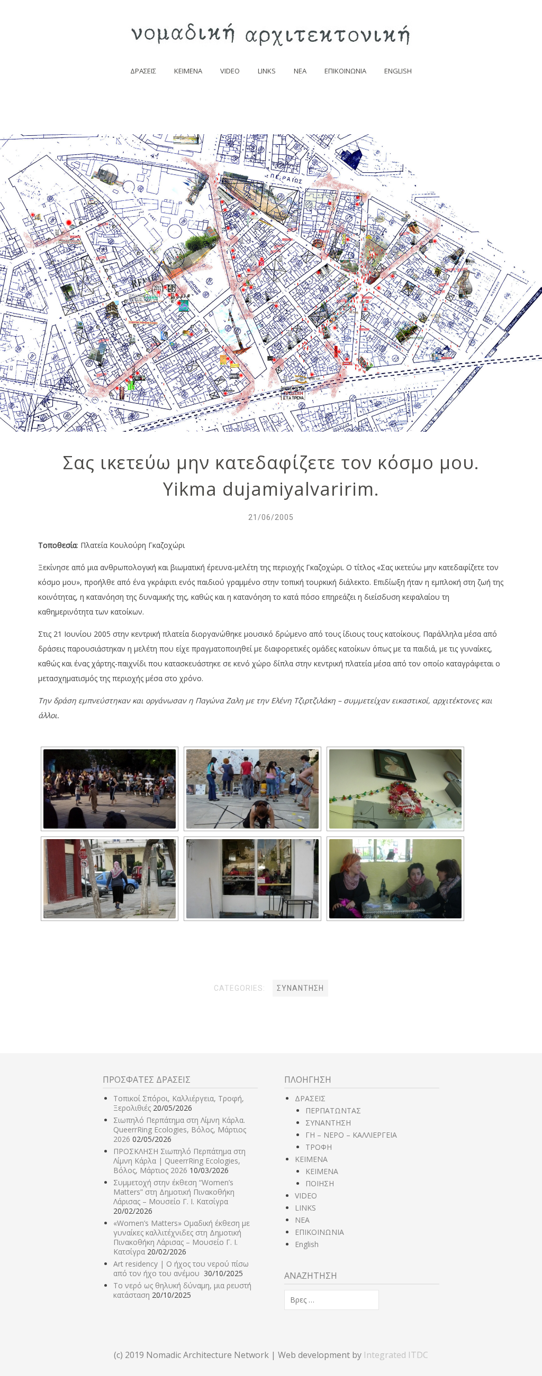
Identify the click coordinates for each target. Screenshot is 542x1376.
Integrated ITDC (396, 1355)
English (398, 71)
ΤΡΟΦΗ (318, 1147)
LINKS (267, 71)
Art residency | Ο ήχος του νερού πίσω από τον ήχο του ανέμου (181, 1268)
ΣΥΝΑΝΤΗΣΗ (328, 1123)
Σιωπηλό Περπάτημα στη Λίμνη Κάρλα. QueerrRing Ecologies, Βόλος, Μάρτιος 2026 (179, 1129)
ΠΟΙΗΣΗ (319, 1183)
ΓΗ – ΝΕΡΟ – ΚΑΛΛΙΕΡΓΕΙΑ (351, 1135)
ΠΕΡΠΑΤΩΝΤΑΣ (333, 1110)
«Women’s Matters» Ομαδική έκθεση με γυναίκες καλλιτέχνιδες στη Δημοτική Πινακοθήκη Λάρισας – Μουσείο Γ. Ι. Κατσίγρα (181, 1237)
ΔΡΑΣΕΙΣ (143, 71)
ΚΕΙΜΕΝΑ (188, 71)
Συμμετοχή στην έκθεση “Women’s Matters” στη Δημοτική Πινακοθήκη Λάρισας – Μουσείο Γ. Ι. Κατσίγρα (173, 1191)
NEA (300, 71)
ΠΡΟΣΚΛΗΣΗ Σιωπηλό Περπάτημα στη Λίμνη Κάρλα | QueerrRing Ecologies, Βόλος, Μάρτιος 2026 (179, 1160)
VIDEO (230, 71)
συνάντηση (300, 988)
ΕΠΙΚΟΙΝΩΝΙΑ (345, 71)
